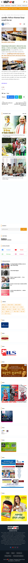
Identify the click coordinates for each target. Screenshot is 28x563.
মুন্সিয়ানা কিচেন (7, 311)
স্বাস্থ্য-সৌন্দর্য (22, 311)
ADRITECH (17, 560)
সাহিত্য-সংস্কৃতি (16, 311)
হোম (2, 15)
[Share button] (24, 97)
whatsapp (8, 254)
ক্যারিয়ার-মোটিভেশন (5, 307)
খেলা (10, 307)
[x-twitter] (15, 547)
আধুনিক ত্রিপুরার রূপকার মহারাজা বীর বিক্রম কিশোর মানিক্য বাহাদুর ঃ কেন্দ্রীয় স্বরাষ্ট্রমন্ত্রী (13, 135)
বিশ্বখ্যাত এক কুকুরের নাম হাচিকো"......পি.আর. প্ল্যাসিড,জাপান (17, 278)
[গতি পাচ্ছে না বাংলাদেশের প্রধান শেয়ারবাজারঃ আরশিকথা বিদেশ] (5, 286)
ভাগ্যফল (23, 309)
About (13, 553)
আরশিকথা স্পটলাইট (10, 304)
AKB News (7, 5)
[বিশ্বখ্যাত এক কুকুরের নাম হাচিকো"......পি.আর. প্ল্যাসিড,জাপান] (5, 279)
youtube (21, 249)
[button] (26, 2)
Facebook (11, 97)
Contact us (19, 553)
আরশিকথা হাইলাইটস (18, 304)
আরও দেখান (24, 113)
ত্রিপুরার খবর (14, 5)
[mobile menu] (1, 2)
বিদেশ (19, 309)
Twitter (16, 97)
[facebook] (10, 547)
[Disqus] (14, 201)
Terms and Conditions (18, 555)
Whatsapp (20, 97)
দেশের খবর (19, 5)
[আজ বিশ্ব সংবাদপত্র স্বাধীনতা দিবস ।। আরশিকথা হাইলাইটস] (5, 293)
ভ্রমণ (3, 311)
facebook (8, 249)
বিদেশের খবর (24, 5)
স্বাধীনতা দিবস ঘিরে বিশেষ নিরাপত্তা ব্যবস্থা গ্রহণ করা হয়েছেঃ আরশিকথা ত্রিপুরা (12, 178)
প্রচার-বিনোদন (9, 309)
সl (2, 313)
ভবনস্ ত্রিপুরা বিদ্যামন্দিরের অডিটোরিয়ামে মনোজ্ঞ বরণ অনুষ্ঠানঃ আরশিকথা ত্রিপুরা (18, 264)
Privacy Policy (8, 555)
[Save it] (20, 24)
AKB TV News (7, 313)
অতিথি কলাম (3, 304)
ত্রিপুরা (5, 15)
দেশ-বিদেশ (21, 307)
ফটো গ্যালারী (14, 309)
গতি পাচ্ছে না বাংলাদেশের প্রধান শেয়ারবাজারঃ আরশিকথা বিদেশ (18, 284)
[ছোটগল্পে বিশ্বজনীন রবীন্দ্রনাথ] (5, 273)
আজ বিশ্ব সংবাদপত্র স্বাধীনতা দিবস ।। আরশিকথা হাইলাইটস (18, 291)
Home (2, 5)
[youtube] (13, 547)
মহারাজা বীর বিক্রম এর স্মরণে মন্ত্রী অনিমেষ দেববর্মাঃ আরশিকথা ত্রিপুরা (13, 157)
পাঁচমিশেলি (3, 309)
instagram (21, 254)
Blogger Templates (13, 559)
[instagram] (17, 547)
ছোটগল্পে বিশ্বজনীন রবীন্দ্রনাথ (14, 270)
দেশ (17, 307)
